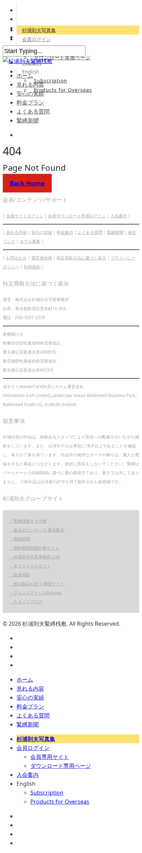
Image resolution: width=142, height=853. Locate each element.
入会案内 (118, 216)
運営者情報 (41, 258)
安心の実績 (30, 93)
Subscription (50, 80)
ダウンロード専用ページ (62, 57)
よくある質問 (33, 111)
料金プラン (30, 102)
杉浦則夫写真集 (39, 30)
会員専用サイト (49, 757)
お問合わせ (16, 258)
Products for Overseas (63, 90)
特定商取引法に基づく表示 (81, 258)
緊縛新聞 (28, 120)
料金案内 (65, 232)
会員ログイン (36, 39)
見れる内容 (30, 84)
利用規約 (32, 267)
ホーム (25, 75)
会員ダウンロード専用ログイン (77, 216)
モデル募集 (30, 241)
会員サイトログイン (24, 216)
